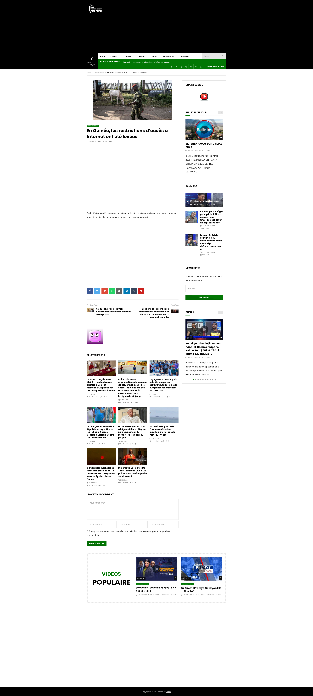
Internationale (99, 72)
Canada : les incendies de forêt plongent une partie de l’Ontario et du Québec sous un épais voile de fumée (101, 473)
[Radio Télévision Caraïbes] (94, 8)
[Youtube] (181, 66)
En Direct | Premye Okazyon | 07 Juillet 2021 (201, 589)
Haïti (102, 56)
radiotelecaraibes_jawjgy (149, 595)
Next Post (175, 305)
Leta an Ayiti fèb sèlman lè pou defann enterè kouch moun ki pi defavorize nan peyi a (211, 242)
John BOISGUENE (194, 150)
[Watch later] (191, 66)
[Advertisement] (181, 26)
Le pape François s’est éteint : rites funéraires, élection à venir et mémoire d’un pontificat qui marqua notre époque (101, 385)
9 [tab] (212, 379)
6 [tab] (205, 379)
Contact (185, 56)
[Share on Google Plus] (104, 291)
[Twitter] (176, 66)
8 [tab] (210, 379)
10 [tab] (215, 379)
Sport (154, 56)
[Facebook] (171, 66)
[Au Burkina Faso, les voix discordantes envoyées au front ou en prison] (90, 311)
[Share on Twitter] (97, 291)
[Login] (200, 66)
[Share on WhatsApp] (112, 291)
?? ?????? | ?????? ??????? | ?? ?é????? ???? (156, 589)
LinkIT (168, 692)
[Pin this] (141, 291)
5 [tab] (203, 379)
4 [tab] (200, 379)
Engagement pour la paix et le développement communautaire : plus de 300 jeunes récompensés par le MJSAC (163, 385)
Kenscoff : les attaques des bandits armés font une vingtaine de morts (147, 62)
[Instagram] (186, 66)
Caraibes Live (168, 56)
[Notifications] (195, 66)
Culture (114, 56)
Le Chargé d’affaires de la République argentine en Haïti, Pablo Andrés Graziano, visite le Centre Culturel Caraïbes (101, 432)
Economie (127, 56)
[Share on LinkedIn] (126, 291)
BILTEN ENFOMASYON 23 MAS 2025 (203, 145)
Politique (141, 56)
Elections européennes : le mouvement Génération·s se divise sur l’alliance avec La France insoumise (154, 313)
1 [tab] (193, 379)
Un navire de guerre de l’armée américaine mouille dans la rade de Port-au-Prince (162, 430)
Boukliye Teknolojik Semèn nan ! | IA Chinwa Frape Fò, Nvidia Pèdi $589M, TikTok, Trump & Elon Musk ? (203, 349)
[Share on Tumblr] (134, 291)
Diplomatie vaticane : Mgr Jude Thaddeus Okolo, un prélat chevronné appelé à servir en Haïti (132, 472)
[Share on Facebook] (90, 291)
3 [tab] (198, 379)
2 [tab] (195, 379)
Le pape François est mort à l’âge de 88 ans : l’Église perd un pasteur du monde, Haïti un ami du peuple (132, 432)
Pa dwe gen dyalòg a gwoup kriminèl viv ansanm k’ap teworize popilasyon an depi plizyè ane (211, 217)
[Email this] (119, 291)
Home (89, 72)
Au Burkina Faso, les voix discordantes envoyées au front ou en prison (113, 311)
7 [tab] (207, 379)
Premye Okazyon (142, 584)
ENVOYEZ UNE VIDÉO (215, 67)
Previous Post (92, 305)
